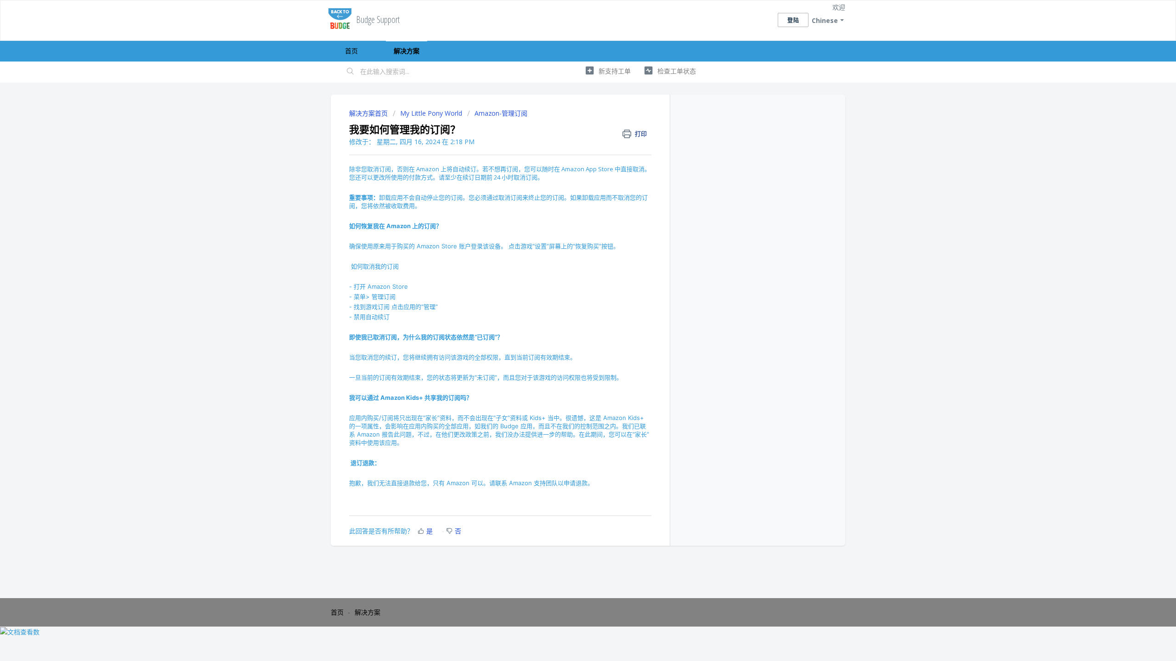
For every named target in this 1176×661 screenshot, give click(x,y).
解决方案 (406, 50)
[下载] (571, 213)
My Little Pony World (431, 113)
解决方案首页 (369, 113)
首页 (351, 50)
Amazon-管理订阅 (501, 113)
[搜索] (350, 72)
